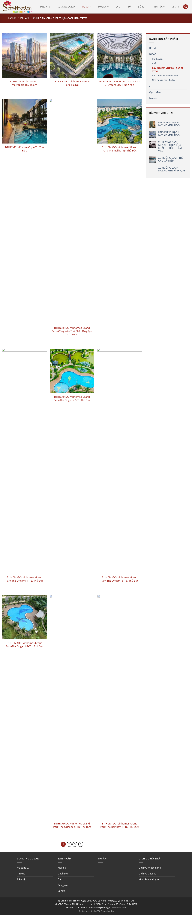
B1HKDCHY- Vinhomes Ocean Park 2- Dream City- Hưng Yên (119, 83)
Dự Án (24, 18)
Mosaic (102, 6)
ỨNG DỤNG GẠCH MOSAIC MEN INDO (169, 124)
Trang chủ (44, 6)
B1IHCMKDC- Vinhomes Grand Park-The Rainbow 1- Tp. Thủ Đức (119, 825)
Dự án (85, 6)
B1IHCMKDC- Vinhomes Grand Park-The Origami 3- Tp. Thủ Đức (119, 579)
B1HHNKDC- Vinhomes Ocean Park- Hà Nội (72, 83)
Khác (154, 63)
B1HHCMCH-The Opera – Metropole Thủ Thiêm (24, 83)
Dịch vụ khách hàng (150, 867)
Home (12, 18)
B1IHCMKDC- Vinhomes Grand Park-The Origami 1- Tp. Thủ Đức (24, 579)
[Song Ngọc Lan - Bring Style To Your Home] (17, 6)
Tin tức (158, 6)
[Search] (185, 6)
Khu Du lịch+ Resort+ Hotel (165, 75)
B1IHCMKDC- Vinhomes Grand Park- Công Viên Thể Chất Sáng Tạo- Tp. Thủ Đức (72, 331)
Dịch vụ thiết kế (147, 873)
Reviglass (63, 885)
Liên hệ (175, 6)
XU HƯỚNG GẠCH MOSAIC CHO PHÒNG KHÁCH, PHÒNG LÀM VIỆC (170, 146)
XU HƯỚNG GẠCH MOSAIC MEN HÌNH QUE (171, 169)
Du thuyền (157, 58)
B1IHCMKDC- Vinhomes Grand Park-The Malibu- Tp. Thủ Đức (119, 149)
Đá (129, 6)
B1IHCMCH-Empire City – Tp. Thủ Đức (24, 149)
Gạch (118, 6)
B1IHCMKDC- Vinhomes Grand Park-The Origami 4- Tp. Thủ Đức (24, 644)
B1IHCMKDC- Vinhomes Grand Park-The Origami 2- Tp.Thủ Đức (72, 398)
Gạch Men (155, 92)
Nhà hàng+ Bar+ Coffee (164, 80)
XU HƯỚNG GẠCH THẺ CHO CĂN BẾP (170, 159)
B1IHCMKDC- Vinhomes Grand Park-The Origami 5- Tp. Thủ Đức (72, 825)
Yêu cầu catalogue (149, 879)
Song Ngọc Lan (67, 6)
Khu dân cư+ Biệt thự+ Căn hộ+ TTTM (168, 69)
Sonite (61, 890)
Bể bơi (141, 6)
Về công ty (23, 867)
